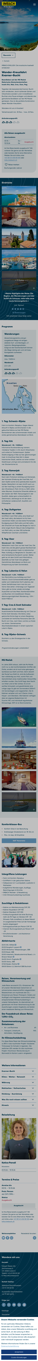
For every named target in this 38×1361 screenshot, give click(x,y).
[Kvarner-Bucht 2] (19, 396)
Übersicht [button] (7, 55)
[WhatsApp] (11, 1238)
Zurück (6, 61)
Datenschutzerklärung (10, 1346)
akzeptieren (19, 1352)
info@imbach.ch (13, 1276)
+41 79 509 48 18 (8, 1294)
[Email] (3, 1238)
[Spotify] (24, 1305)
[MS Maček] (19, 759)
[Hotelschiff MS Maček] (19, 717)
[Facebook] (7, 1238)
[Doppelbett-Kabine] (19, 217)
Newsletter (6, 1314)
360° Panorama (19, 841)
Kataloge (5, 1311)
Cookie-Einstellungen (19, 1357)
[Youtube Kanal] (14, 1305)
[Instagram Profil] (9, 1305)
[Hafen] (19, 259)
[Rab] (19, 195)
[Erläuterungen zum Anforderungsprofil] (19, 122)
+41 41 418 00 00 (14, 1273)
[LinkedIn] (19, 1305)
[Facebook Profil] (4, 1305)
